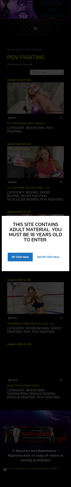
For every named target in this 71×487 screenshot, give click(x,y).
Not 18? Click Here (48, 257)
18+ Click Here (20, 257)
